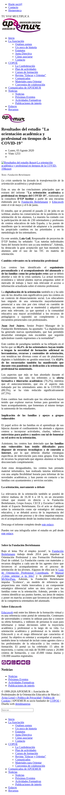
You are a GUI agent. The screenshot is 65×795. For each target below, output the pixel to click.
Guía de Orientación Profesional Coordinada (32, 571)
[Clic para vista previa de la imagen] (32, 168)
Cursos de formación (26, 72)
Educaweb (58, 201)
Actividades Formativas (28, 100)
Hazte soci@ (15, 4)
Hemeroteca (14, 10)
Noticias (12, 90)
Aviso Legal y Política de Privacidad (21, 697)
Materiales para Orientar (28, 81)
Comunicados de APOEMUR (24, 87)
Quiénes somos (23, 44)
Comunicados (22, 78)
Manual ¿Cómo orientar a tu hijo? (32, 574)
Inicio (11, 38)
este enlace (48, 524)
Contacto (13, 7)
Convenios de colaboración (30, 84)
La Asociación (16, 41)
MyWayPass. (8, 579)
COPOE (13, 62)
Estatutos (20, 50)
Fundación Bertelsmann (34, 201)
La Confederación (25, 65)
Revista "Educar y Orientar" (30, 75)
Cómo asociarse (24, 56)
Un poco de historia (26, 47)
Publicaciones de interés (28, 103)
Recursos (13, 109)
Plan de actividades (25, 69)
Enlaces (12, 106)
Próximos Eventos (25, 97)
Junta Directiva (23, 53)
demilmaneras (22, 703)
